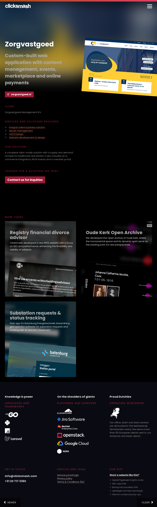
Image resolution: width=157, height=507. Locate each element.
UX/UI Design (16, 134)
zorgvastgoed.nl (21, 94)
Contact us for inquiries (25, 180)
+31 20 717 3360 (15, 481)
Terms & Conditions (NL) (70, 481)
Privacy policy (64, 478)
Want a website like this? (124, 475)
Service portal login (68, 475)
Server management (21, 130)
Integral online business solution (27, 127)
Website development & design (27, 137)
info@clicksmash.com (21, 476)
